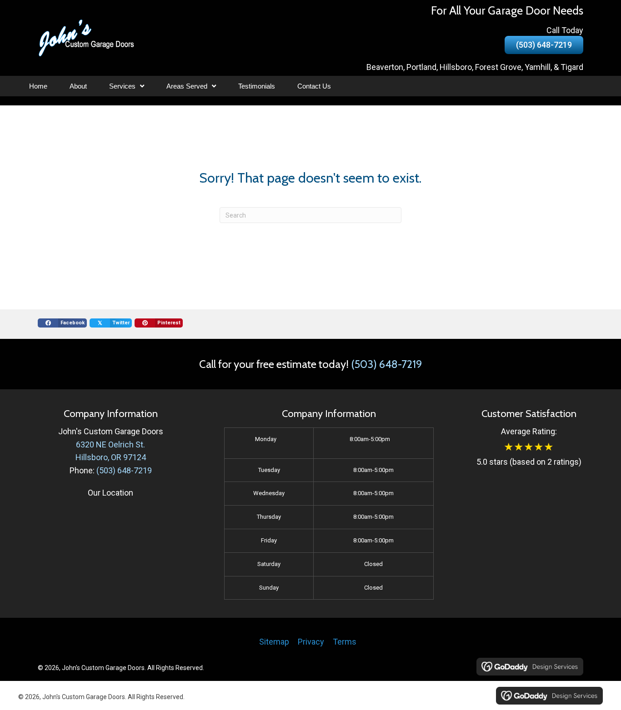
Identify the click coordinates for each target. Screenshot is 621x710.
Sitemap (274, 641)
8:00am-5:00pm (370, 439)
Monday (265, 439)
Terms (344, 641)
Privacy (311, 641)
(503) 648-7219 (386, 364)
